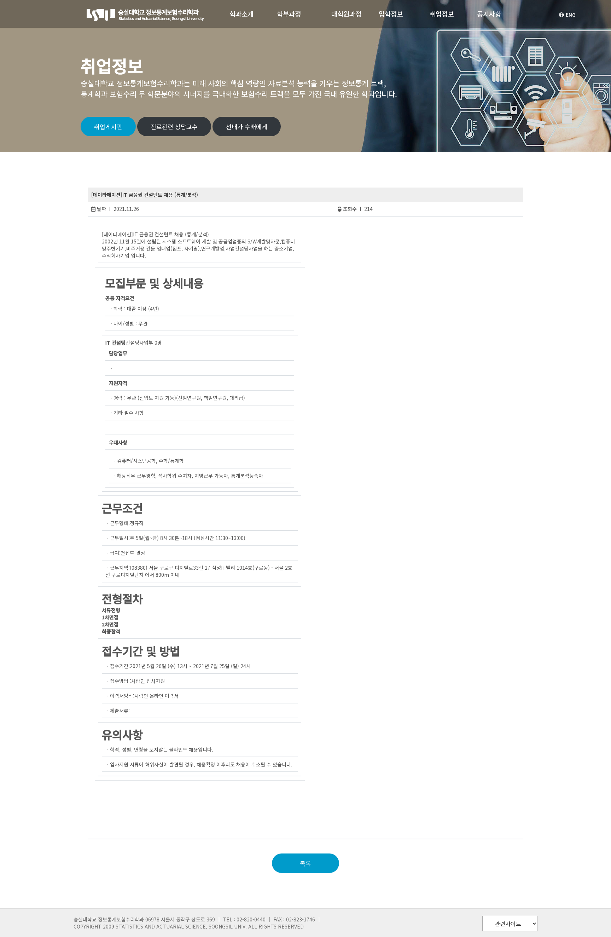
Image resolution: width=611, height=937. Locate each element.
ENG (571, 14)
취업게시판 (108, 126)
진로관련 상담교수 (174, 126)
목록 (305, 863)
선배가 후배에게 (246, 126)
